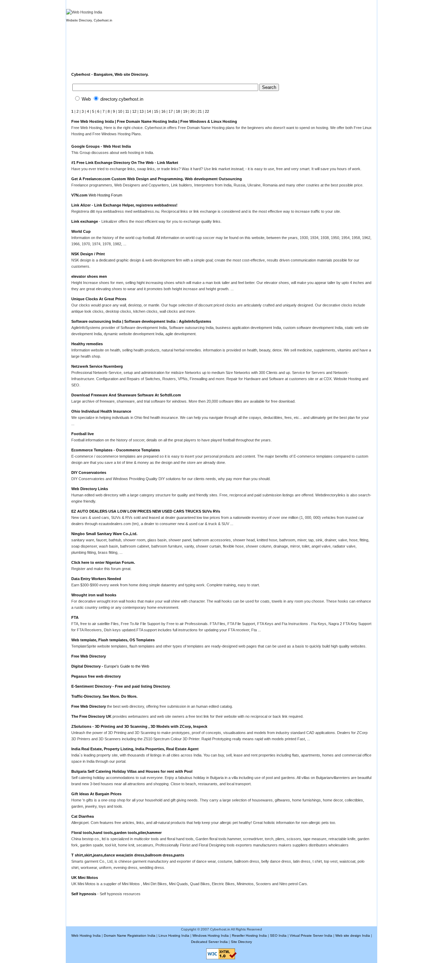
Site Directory (241, 942)
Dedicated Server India (209, 942)
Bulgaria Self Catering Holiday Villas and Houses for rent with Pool (131, 771)
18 (178, 111)
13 (141, 111)
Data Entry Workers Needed (96, 579)
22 (207, 111)
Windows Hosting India (210, 935)
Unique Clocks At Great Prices (98, 299)
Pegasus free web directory (96, 676)
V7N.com (79, 195)
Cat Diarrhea (82, 816)
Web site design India (352, 935)
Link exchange (84, 221)
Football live (82, 434)
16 (163, 111)
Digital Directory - (87, 666)
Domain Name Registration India (129, 935)
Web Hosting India (86, 935)
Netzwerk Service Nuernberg (97, 366)
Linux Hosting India (174, 935)
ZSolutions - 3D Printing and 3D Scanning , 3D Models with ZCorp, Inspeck (139, 726)
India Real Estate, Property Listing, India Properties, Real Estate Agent (135, 749)
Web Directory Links (89, 489)
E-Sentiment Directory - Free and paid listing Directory (120, 686)
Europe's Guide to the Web (126, 666)
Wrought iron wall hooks (93, 595)
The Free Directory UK (91, 716)
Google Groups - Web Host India (101, 146)
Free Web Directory (88, 656)
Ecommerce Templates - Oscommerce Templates (115, 450)
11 (127, 111)
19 (185, 111)
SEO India (278, 935)
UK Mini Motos (84, 877)
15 (156, 111)
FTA (75, 617)
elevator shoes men (89, 276)
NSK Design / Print (88, 254)
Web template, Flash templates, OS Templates (113, 640)
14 (149, 111)
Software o (81, 321)
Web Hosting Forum (105, 195)
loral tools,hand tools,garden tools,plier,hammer (118, 833)
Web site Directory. (131, 74)
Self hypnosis (84, 894)
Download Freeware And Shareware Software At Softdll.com (126, 395)
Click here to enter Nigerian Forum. (103, 562)
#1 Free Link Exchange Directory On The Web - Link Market (124, 162)
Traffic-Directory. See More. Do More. (104, 696)
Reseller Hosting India (249, 935)
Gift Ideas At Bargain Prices (96, 794)
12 (134, 111)
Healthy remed (84, 344)
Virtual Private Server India (311, 935)
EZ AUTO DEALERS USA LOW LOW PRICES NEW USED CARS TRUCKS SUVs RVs (145, 511)
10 (120, 111)
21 (200, 111)
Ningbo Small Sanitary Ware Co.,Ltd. (104, 534)
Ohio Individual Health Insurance (101, 411)
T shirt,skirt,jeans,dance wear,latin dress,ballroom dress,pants (127, 855)
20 (192, 111)
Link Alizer (81, 205)
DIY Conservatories (88, 472)
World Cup (81, 231)
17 (171, 111)
